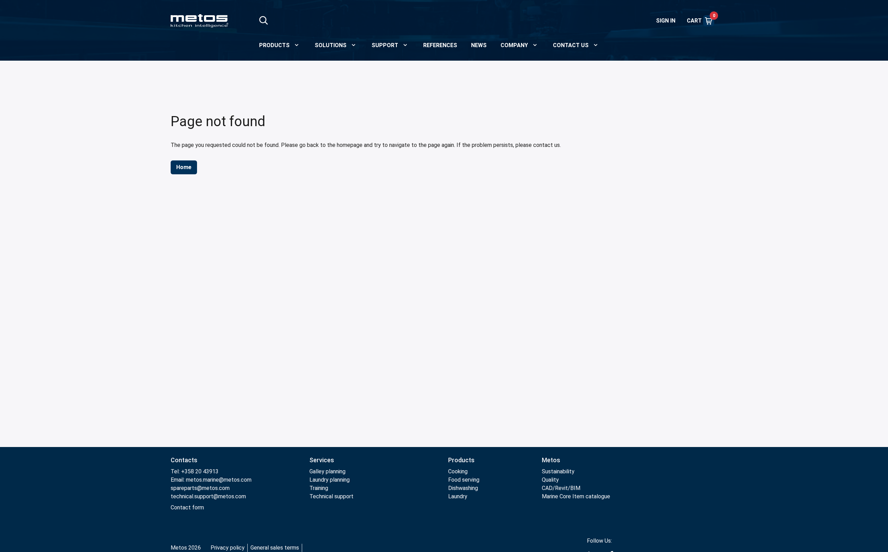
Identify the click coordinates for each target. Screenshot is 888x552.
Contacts (184, 460)
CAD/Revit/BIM (561, 488)
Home (183, 167)
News (479, 45)
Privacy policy (228, 547)
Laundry (457, 496)
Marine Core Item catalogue (576, 496)
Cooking (458, 471)
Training (318, 488)
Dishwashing (463, 488)
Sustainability (558, 471)
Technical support (331, 496)
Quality (550, 479)
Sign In (665, 20)
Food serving (463, 479)
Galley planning (327, 471)
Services (321, 460)
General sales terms (274, 547)
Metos (551, 460)
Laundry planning (329, 479)
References (440, 45)
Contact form (187, 507)
